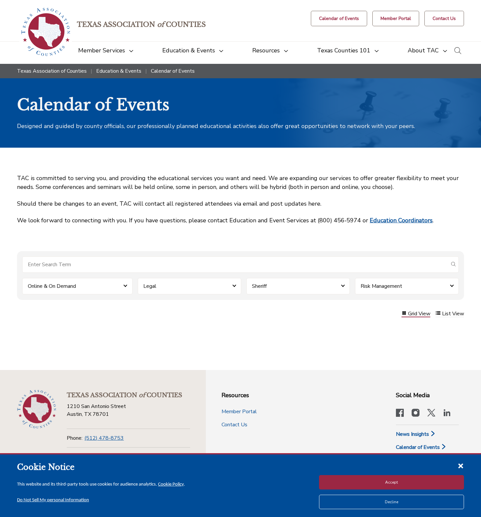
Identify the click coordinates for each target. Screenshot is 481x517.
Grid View (419, 313)
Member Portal (239, 411)
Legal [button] (149, 286)
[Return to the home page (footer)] (36, 409)
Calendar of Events (418, 447)
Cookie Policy (171, 484)
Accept (391, 482)
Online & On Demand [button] (52, 286)
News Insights (413, 434)
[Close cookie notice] (460, 465)
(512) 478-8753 (104, 438)
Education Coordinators (401, 220)
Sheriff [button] (259, 286)
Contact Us (234, 424)
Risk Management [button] (381, 286)
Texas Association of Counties (52, 71)
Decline (391, 502)
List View (453, 313)
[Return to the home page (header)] (45, 32)
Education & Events (118, 71)
